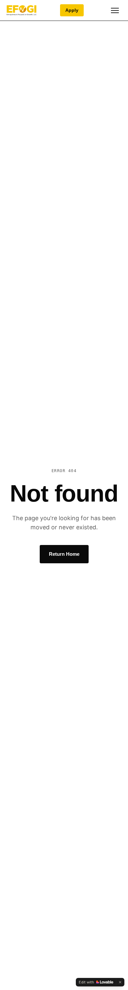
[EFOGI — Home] (21, 10)
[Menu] (114, 10)
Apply (71, 10)
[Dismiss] (120, 982)
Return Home (64, 554)
